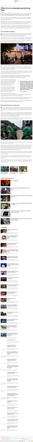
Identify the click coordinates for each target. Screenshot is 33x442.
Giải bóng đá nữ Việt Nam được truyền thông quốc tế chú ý (12, 326)
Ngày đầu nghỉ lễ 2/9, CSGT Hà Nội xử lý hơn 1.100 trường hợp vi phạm (12, 366)
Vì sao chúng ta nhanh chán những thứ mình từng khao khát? (12, 427)
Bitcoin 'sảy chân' (14, 180)
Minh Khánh (2, 12)
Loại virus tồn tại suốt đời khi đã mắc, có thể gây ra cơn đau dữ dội (12, 250)
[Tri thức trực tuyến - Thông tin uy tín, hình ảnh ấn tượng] (18, 1)
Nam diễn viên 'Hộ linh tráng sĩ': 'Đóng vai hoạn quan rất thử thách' (12, 379)
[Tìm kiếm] (31, 1)
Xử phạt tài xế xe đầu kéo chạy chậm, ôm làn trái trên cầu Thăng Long (13, 334)
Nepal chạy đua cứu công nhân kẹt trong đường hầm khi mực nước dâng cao (12, 394)
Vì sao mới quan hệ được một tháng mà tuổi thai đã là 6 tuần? (12, 237)
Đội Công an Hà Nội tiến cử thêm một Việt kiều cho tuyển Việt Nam (12, 352)
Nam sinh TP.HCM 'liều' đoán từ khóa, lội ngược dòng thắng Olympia (12, 264)
